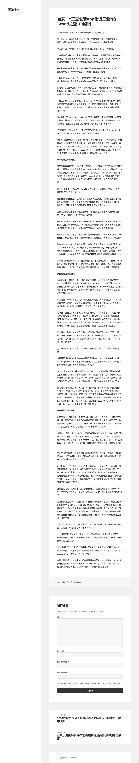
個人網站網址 (62, 672)
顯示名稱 (61, 651)
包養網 (108, 472)
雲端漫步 (13, 10)
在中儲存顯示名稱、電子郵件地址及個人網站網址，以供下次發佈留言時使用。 (91, 683)
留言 (59, 617)
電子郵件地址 (63, 662)
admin (78, 582)
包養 (88, 107)
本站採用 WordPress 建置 (66, 758)
